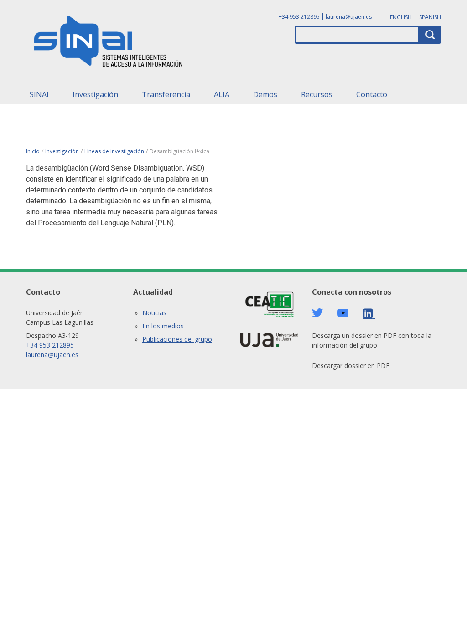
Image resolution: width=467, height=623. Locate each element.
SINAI (39, 94)
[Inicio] (108, 43)
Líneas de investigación (114, 151)
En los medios (163, 326)
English (401, 17)
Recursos (316, 94)
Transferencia (166, 94)
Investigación (95, 94)
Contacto (371, 94)
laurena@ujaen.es (349, 17)
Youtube (342, 313)
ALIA (221, 94)
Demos (265, 94)
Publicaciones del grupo (177, 339)
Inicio (33, 151)
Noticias (154, 312)
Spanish (430, 17)
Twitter (317, 312)
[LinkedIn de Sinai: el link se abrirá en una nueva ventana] (369, 313)
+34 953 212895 (299, 17)
